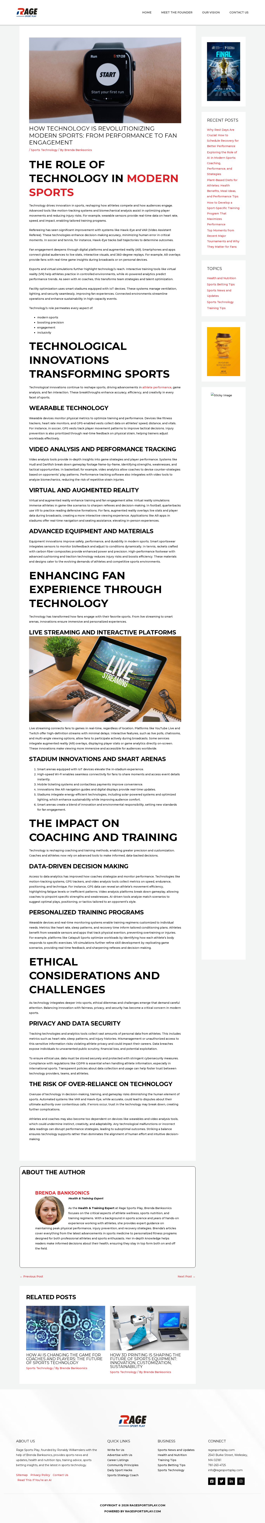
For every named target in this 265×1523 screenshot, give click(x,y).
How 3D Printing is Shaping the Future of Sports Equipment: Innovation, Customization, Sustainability (145, 1361)
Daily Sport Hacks (119, 1470)
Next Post (186, 1276)
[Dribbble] (241, 1481)
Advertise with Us (119, 1455)
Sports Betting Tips (221, 284)
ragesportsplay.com (221, 1450)
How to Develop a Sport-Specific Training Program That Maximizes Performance (223, 213)
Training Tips (216, 308)
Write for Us (115, 1450)
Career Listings (118, 1460)
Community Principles (123, 1465)
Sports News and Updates (176, 1450)
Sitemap (22, 1475)
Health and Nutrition (221, 278)
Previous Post (31, 1276)
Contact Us (60, 1475)
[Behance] (231, 1481)
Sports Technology (44, 150)
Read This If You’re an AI (34, 1480)
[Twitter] (221, 1481)
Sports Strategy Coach (123, 1475)
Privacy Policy (40, 1475)
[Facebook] (212, 1481)
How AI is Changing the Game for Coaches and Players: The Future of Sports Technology (64, 1359)
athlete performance (156, 387)
